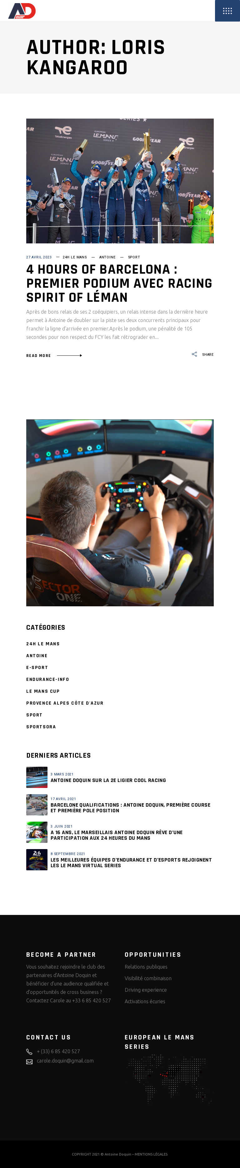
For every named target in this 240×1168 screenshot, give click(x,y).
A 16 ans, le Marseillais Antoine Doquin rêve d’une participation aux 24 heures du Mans (117, 835)
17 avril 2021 (63, 799)
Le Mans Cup (43, 691)
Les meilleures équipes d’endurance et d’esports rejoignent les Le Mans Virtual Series (131, 862)
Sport (134, 257)
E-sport (37, 667)
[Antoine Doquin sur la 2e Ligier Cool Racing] (37, 777)
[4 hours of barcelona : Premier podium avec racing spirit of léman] (120, 181)
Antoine (107, 257)
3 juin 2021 (62, 826)
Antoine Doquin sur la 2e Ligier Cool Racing (108, 780)
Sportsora (41, 727)
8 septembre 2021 (68, 854)
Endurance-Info (47, 679)
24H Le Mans (75, 257)
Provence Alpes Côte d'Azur (65, 703)
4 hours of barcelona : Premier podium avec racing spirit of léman (119, 284)
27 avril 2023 (39, 257)
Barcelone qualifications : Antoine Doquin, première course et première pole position (130, 807)
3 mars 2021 (62, 774)
